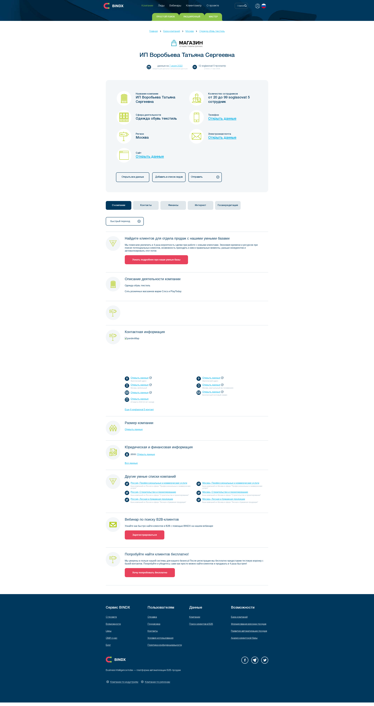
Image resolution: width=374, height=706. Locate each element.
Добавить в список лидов (169, 177)
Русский (263, 6)
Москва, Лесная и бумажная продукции (223, 499)
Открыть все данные (133, 177)
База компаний (171, 31)
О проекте (111, 617)
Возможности (113, 624)
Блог (108, 645)
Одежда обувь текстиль (212, 31)
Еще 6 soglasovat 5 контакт (139, 409)
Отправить (196, 177)
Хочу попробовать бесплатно (149, 572)
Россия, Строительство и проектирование (153, 492)
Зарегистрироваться (144, 535)
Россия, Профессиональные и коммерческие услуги (159, 483)
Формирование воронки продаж (248, 624)
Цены (108, 631)
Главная (153, 31)
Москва (190, 31)
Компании (194, 617)
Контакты (153, 631)
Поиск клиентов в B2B (201, 624)
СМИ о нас (111, 638)
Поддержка (154, 624)
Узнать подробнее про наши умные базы (156, 259)
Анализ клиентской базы (244, 638)
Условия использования (160, 638)
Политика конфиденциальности (165, 645)
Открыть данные (222, 118)
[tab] (118, 205)
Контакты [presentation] (146, 205)
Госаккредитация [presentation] (228, 205)
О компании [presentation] (118, 205)
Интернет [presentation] (200, 205)
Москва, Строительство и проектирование (225, 492)
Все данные (131, 463)
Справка (152, 617)
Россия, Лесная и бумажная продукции (152, 499)
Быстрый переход (120, 221)
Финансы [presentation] (173, 205)
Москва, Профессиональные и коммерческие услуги (230, 483)
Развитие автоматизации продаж (249, 631)
